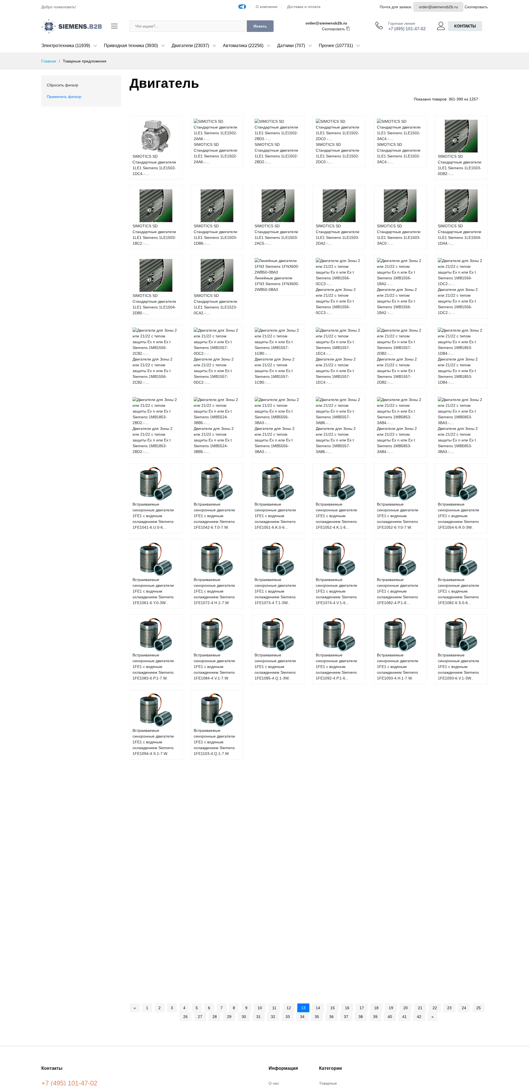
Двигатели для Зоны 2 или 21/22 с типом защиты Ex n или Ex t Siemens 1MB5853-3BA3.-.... (458, 440)
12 (289, 1008)
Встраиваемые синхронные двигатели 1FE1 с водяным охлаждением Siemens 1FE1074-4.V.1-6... (336, 591)
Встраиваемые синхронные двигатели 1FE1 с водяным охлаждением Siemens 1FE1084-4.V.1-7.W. (214, 666)
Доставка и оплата (303, 6)
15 (332, 1008)
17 (362, 1008)
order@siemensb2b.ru (438, 7)
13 (303, 1008)
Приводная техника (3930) (131, 45)
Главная (48, 61)
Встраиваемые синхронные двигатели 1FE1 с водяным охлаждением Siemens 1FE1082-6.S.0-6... (458, 591)
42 (419, 1016)
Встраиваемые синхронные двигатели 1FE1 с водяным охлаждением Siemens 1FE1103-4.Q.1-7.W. (214, 742)
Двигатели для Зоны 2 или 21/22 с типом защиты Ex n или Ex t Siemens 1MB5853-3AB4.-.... (397, 440)
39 (375, 1016)
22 (435, 1008)
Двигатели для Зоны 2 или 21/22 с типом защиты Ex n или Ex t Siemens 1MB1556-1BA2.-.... (397, 301)
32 (273, 1016)
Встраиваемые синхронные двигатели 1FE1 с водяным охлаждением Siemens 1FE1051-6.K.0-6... (275, 516)
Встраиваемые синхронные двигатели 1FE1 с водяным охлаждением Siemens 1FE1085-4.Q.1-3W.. (275, 666)
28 (214, 1016)
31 (258, 1016)
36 (331, 1016)
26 (185, 1016)
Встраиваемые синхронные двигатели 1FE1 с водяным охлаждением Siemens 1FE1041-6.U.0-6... (153, 516)
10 (260, 1008)
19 (391, 1008)
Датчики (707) (291, 45)
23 (449, 1008)
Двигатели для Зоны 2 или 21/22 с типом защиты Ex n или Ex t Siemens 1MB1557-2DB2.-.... (397, 370)
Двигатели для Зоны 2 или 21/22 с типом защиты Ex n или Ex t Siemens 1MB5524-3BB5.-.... (214, 440)
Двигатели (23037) (190, 45)
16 (347, 1008)
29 (229, 1016)
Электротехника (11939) (65, 45)
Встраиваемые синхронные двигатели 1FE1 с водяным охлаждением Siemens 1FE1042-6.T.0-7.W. (214, 516)
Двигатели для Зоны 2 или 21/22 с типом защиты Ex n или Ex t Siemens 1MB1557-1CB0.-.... (275, 370)
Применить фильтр (64, 96)
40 (390, 1016)
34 (302, 1016)
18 (376, 1008)
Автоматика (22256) (243, 45)
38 (360, 1016)
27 (200, 1016)
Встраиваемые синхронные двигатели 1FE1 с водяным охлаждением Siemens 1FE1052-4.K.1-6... (336, 516)
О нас (274, 1083)
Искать (260, 26)
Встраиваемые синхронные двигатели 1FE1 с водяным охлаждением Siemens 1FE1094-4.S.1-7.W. (153, 742)
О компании (266, 6)
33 (287, 1016)
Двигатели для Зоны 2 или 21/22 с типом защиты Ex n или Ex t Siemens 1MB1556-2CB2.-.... (152, 370)
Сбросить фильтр (62, 85)
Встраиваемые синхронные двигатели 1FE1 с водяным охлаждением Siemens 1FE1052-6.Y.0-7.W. (397, 516)
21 (420, 1008)
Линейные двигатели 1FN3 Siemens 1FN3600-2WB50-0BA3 (277, 284)
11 (274, 1008)
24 (464, 1008)
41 (404, 1016)
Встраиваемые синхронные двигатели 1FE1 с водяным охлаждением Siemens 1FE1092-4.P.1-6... (336, 666)
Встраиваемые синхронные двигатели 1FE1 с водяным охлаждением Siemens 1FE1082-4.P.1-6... (397, 591)
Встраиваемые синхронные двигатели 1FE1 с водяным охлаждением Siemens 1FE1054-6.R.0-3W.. (458, 516)
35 (317, 1016)
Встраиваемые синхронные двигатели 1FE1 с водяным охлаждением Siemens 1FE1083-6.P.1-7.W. (153, 666)
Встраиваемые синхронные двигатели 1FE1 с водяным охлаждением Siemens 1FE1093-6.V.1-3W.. (458, 666)
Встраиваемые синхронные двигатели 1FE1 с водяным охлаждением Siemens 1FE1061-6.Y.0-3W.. (153, 591)
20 (405, 1008)
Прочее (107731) (336, 45)
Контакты (465, 26)
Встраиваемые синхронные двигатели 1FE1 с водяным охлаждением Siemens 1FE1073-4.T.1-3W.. (275, 591)
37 (346, 1016)
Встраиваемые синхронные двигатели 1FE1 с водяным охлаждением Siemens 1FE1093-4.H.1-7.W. (397, 666)
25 (478, 1008)
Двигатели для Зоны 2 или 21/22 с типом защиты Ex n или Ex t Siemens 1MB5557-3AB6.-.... (336, 440)
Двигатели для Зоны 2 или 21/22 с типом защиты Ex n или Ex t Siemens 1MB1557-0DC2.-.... (214, 370)
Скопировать (476, 7)
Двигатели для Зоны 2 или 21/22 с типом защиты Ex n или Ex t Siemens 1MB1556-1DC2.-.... (458, 301)
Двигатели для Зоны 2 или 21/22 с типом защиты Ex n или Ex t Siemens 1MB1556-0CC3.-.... (336, 301)
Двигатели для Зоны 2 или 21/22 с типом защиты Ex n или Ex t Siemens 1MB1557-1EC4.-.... (336, 370)
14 (318, 1008)
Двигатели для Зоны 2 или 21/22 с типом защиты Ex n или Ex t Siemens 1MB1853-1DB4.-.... (458, 370)
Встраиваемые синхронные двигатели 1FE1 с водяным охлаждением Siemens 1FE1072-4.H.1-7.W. (214, 591)
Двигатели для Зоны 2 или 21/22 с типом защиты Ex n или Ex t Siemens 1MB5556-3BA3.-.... (275, 440)
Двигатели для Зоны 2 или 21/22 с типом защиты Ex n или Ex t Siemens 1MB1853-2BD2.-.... (152, 440)
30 (244, 1016)
